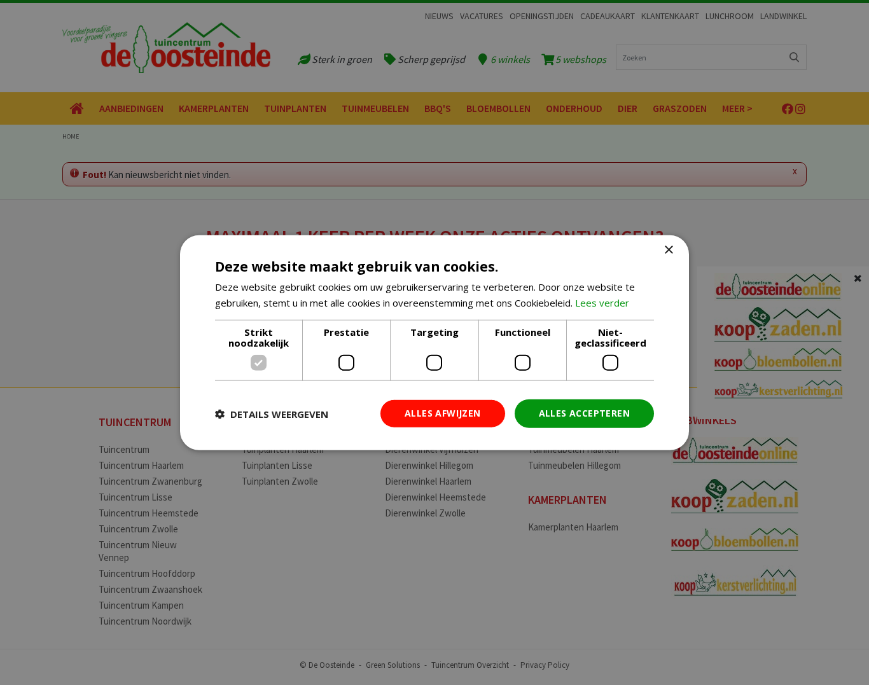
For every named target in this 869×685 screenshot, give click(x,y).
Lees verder (602, 302)
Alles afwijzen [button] (443, 413)
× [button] (668, 249)
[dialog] (434, 342)
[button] (271, 413)
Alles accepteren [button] (584, 413)
